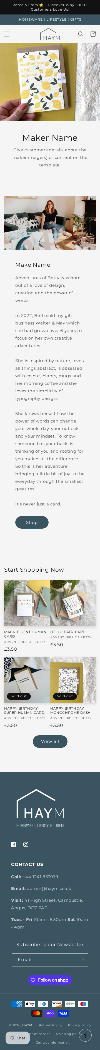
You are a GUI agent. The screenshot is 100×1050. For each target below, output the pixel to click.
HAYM (27, 1025)
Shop (32, 522)
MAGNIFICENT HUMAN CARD (25, 634)
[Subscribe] (82, 960)
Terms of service (37, 1034)
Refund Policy (50, 1025)
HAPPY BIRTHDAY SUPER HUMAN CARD (24, 710)
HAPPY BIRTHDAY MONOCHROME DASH (70, 710)
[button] (7, 34)
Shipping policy (69, 1034)
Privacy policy (79, 1025)
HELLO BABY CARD (68, 632)
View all (50, 741)
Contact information (53, 1042)
